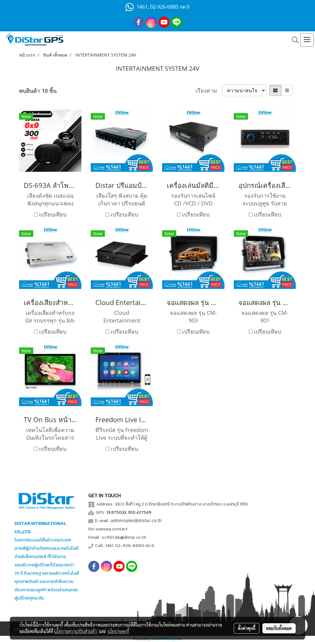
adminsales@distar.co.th (136, 520)
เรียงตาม (209, 90)
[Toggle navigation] (307, 40)
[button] (293, 40)
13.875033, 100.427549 (129, 512)
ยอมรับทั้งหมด (279, 628)
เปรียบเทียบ (52, 214)
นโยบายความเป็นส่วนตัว (75, 631)
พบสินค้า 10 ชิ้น (38, 90)
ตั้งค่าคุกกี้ (246, 628)
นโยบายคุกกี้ (118, 631)
